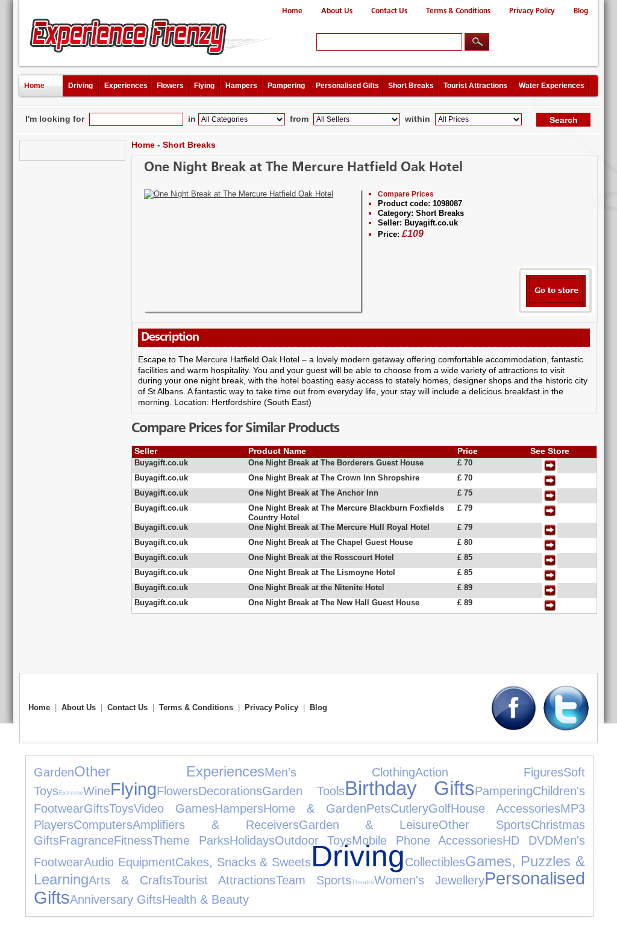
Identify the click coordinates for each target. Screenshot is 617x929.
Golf (439, 808)
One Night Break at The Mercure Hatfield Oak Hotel (303, 168)
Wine (96, 791)
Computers (103, 824)
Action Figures (489, 772)
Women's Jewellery (429, 880)
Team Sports (313, 880)
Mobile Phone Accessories (427, 840)
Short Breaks (411, 85)
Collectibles (435, 862)
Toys (121, 808)
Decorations (230, 791)
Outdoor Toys (313, 840)
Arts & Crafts (130, 880)
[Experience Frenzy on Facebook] (513, 727)
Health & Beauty (205, 899)
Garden (54, 772)
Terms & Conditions (458, 11)
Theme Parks (191, 840)
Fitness (133, 840)
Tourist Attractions (475, 85)
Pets (378, 808)
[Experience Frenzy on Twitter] (566, 727)
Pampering (286, 85)
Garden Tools (303, 791)
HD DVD (528, 840)
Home (292, 11)
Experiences (126, 85)
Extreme (70, 792)
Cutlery (409, 808)
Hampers (241, 85)
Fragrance (86, 840)
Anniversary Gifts (116, 899)
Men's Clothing (340, 772)
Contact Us (389, 11)
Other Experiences (169, 771)
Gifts (96, 808)
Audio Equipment (129, 862)
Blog (581, 11)
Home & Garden (314, 808)
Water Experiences (551, 85)
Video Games (174, 808)
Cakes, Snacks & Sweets (243, 862)
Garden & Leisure (369, 824)
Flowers (170, 85)
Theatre (362, 882)
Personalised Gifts (347, 85)
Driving (80, 85)
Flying (204, 85)
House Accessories (505, 808)
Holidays (252, 840)
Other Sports (485, 824)
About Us (336, 11)
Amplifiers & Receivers (216, 824)
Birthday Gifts (409, 788)
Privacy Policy (532, 11)
